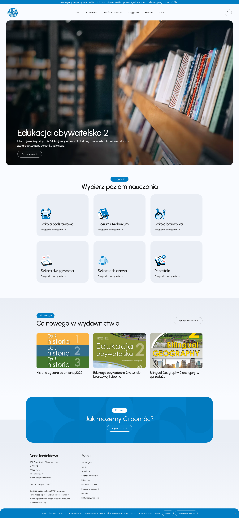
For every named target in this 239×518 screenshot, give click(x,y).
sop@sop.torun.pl (43, 478)
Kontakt (149, 13)
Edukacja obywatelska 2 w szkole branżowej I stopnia (117, 375)
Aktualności (91, 13)
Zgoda (168, 513)
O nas (76, 13)
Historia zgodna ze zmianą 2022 (59, 373)
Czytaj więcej (28, 154)
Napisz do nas (118, 428)
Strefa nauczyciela (113, 13)
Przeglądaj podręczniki (52, 229)
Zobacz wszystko (187, 320)
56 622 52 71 (38, 474)
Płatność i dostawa (89, 484)
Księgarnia (133, 13)
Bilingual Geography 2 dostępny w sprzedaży (174, 375)
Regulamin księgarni (90, 489)
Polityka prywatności (90, 498)
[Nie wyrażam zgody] (235, 513)
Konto (162, 13)
